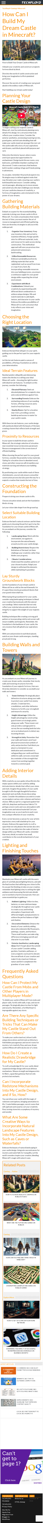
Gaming (14, 8)
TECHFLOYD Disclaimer (6, 1500)
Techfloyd (6, 8)
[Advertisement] (21, 1432)
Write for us (19, 1498)
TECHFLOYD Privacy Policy (7, 1505)
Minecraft (21, 8)
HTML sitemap (20, 1502)
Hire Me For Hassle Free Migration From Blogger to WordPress (7, 1514)
